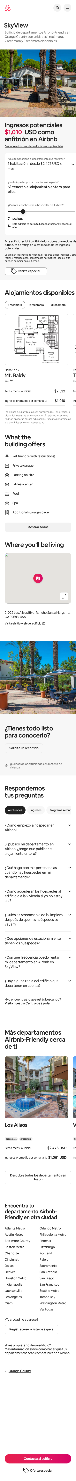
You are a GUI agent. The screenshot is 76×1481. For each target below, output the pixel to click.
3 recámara (58, 305)
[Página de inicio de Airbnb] (8, 8)
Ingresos (36, 810)
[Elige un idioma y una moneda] (57, 8)
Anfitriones (15, 810)
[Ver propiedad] (36, 1110)
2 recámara (36, 305)
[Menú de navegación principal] (67, 8)
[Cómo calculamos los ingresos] (46, 401)
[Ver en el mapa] (38, 578)
